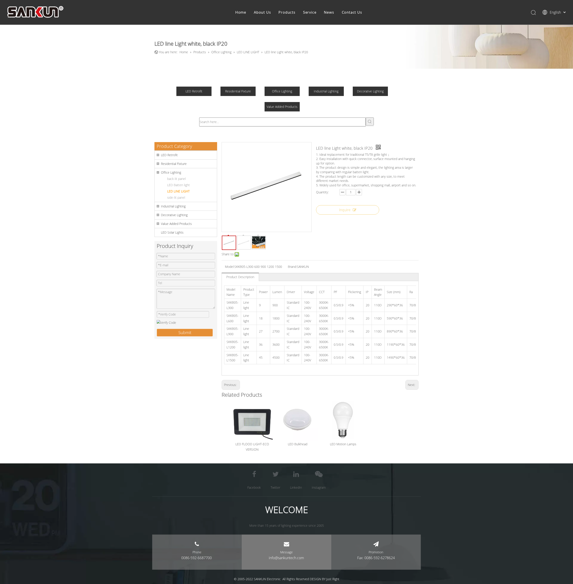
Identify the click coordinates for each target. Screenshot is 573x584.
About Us (262, 12)
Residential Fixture (238, 91)
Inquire (345, 209)
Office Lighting (282, 91)
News (329, 12)
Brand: (292, 266)
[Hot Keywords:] (370, 121)
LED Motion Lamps (343, 444)
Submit (184, 332)
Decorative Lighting (370, 91)
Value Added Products (282, 106)
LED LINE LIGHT (178, 191)
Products (286, 12)
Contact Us (352, 12)
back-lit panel (176, 179)
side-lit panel (176, 197)
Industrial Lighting (326, 91)
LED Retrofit (194, 91)
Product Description (240, 277)
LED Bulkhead (297, 444)
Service (309, 12)
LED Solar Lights (172, 232)
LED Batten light (178, 185)
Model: (229, 266)
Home (240, 12)
